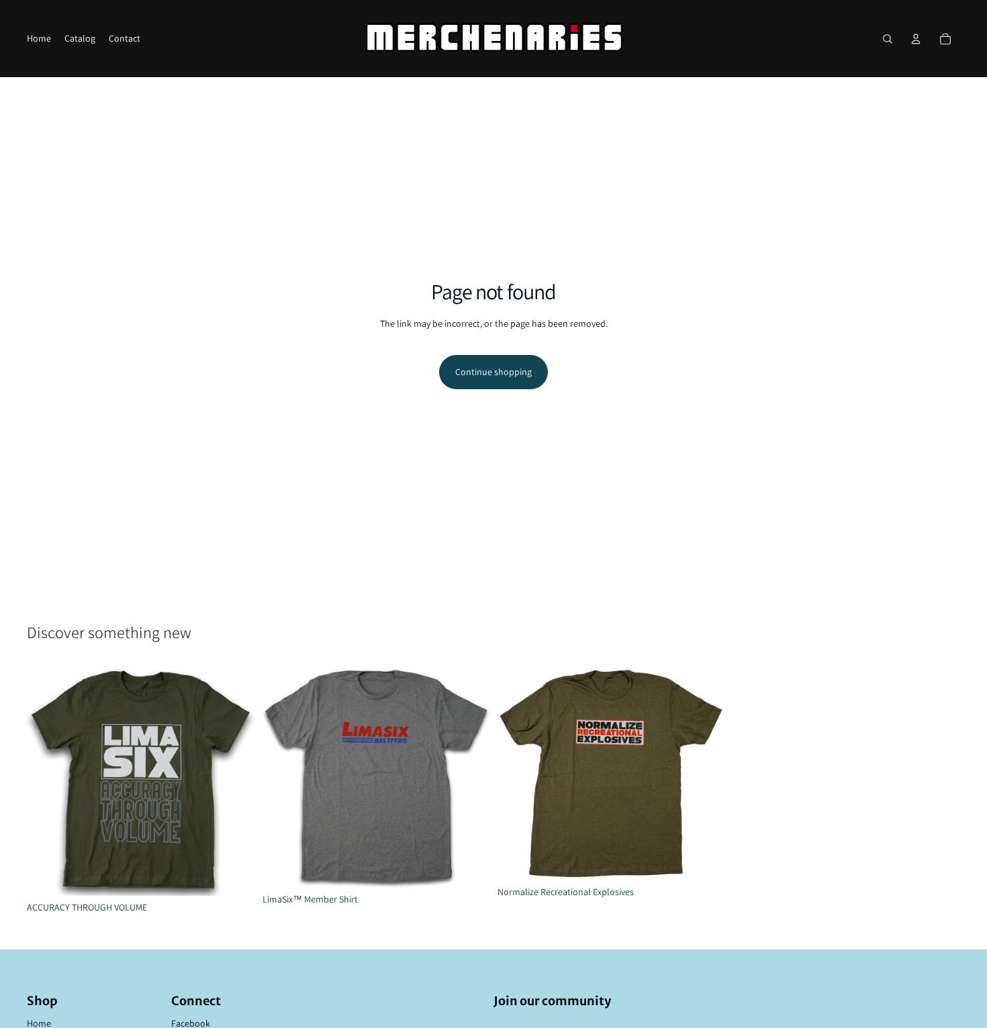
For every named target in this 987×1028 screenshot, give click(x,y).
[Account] (916, 39)
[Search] (887, 39)
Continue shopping (493, 372)
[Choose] (234, 875)
